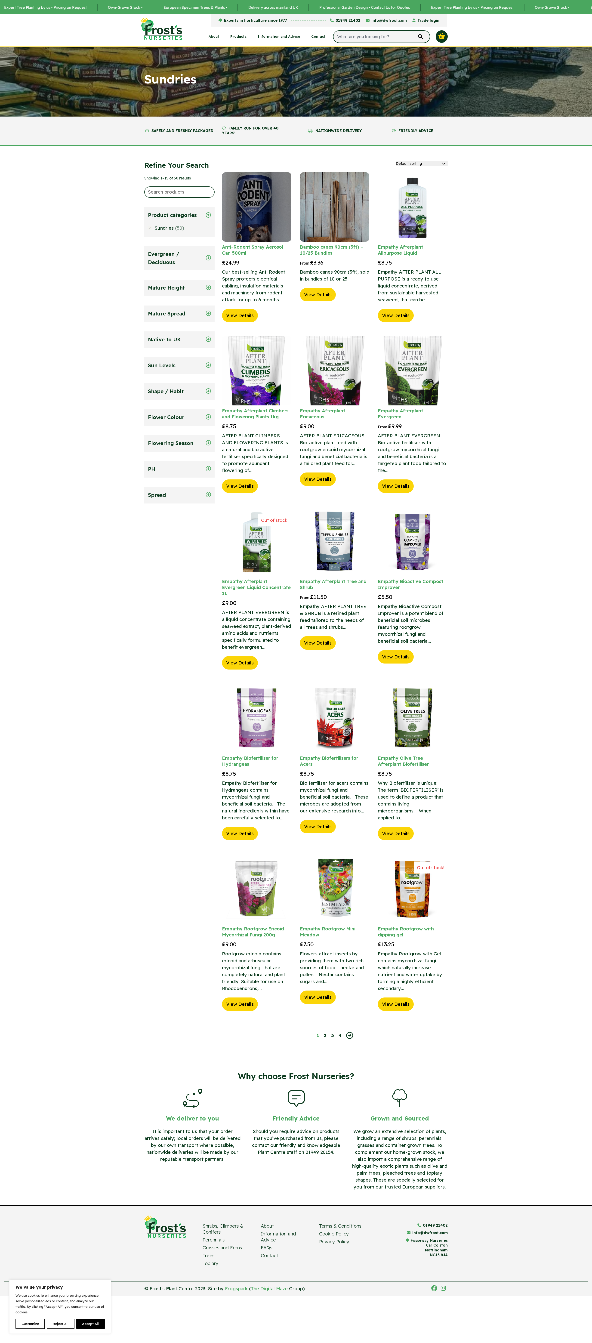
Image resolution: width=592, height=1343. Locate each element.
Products (238, 36)
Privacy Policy (334, 1241)
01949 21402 (348, 20)
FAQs (266, 1247)
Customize (30, 1324)
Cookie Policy (334, 1234)
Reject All (60, 1324)
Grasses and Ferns (222, 1247)
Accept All (90, 1324)
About (214, 36)
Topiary (210, 1263)
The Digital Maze (269, 1288)
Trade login (428, 20)
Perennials (214, 1240)
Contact (318, 36)
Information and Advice (279, 36)
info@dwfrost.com (389, 20)
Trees (208, 1255)
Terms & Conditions (340, 1226)
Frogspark (236, 1288)
